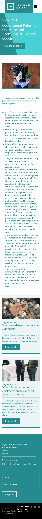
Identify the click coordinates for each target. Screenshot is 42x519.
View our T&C (27, 509)
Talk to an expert (13, 46)
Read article (11, 347)
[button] (35, 6)
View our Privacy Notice (20, 509)
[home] (19, 6)
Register (9, 494)
